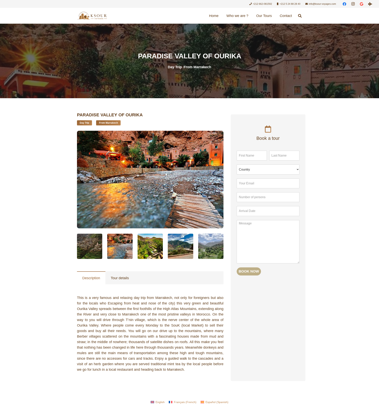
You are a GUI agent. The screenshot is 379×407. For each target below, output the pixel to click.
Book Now (249, 271)
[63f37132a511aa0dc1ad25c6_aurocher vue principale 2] (150, 246)
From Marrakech (197, 67)
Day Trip (175, 67)
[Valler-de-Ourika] (89, 246)
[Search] (300, 16)
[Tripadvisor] (370, 3)
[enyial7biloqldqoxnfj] (119, 246)
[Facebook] (344, 3)
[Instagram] (353, 3)
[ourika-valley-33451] (210, 246)
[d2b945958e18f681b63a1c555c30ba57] (180, 246)
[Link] (92, 16)
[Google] (361, 3)
